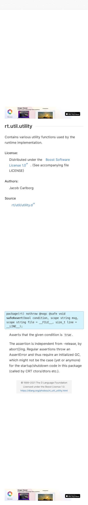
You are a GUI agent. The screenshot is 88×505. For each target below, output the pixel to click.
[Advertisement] (44, 59)
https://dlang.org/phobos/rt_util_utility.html (44, 390)
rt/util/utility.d (22, 205)
